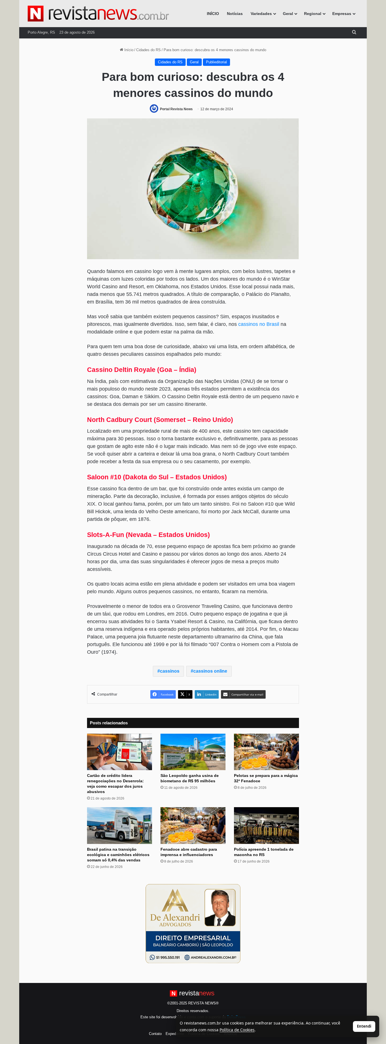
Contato (155, 1034)
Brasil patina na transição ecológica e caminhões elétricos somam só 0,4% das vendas (118, 854)
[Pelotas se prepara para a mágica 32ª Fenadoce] (266, 752)
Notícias (235, 13)
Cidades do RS (148, 50)
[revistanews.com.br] (98, 13)
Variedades (261, 13)
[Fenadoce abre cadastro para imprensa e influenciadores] (193, 825)
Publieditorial (216, 62)
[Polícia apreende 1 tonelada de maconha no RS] (266, 825)
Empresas (341, 13)
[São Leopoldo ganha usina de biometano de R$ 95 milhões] (193, 752)
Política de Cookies (237, 1029)
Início (128, 50)
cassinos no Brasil (258, 324)
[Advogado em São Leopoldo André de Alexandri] (193, 923)
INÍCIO (213, 13)
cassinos (169, 671)
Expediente (175, 1034)
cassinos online (210, 671)
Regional (312, 13)
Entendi (364, 1026)
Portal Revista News (176, 109)
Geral (288, 13)
